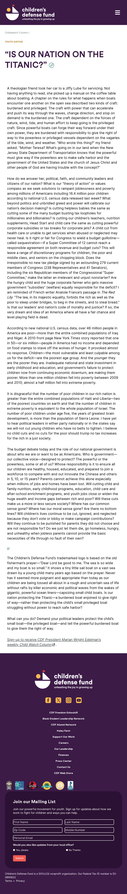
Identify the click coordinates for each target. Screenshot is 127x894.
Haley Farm (63, 731)
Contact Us (63, 767)
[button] (52, 65)
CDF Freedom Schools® (63, 712)
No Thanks (75, 850)
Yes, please (22, 850)
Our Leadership (63, 749)
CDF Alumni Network (63, 725)
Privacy (20, 881)
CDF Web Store (63, 773)
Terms (8, 881)
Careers (63, 743)
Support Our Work (64, 737)
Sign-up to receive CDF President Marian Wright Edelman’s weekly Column (54, 642)
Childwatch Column (16, 32)
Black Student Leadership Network (63, 718)
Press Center (64, 761)
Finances (63, 755)
